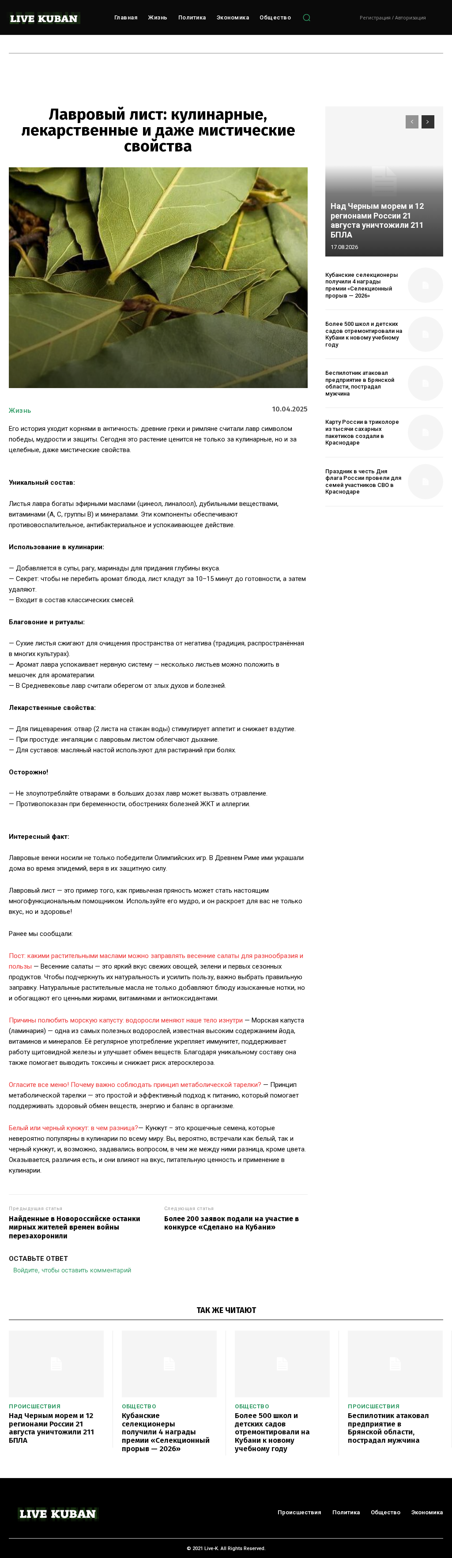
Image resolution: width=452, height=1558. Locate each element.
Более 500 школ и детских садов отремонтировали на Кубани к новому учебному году (363, 334)
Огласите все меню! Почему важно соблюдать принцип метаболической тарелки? (135, 1085)
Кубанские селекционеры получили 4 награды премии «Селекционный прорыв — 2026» (361, 285)
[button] (306, 17)
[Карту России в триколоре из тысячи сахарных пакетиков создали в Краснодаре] (425, 432)
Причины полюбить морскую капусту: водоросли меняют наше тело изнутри (126, 1020)
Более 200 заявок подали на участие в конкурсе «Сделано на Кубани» (231, 1223)
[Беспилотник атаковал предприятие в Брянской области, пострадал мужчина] (425, 383)
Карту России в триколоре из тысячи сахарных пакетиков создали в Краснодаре (362, 432)
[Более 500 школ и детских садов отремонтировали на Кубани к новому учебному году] (425, 334)
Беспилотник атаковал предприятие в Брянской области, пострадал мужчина (359, 383)
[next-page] (428, 121)
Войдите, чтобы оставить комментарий (72, 1270)
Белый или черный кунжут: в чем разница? (73, 1128)
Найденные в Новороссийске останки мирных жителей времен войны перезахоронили (74, 1227)
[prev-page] (412, 121)
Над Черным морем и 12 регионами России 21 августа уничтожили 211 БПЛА (377, 220)
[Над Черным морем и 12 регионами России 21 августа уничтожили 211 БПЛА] (384, 181)
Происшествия (34, 1406)
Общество (139, 1406)
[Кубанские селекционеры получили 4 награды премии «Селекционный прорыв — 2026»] (425, 285)
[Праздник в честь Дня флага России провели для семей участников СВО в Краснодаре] (425, 481)
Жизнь (20, 411)
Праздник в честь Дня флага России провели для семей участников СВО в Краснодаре (363, 481)
